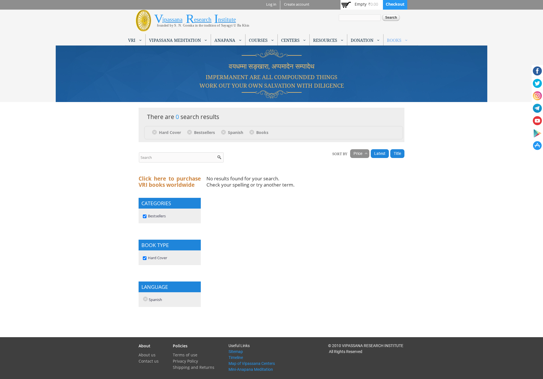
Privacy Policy (185, 361)
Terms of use (185, 355)
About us (147, 355)
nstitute (227, 19)
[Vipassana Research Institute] (143, 28)
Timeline (236, 357)
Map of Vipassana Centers (252, 363)
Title (397, 153)
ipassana (172, 19)
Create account (296, 4)
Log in (271, 4)
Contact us (149, 361)
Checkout (395, 4)
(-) (155, 132)
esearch (203, 19)
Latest (379, 153)
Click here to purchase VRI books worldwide (170, 182)
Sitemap (236, 351)
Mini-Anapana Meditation (251, 369)
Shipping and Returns (193, 367)
